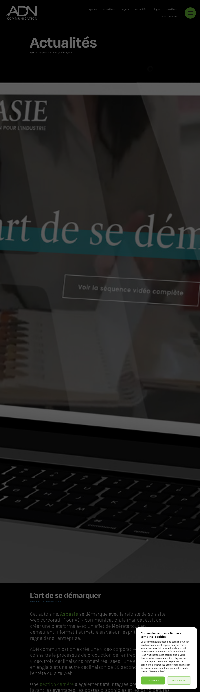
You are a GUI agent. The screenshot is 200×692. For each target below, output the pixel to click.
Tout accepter (153, 680)
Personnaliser (179, 680)
